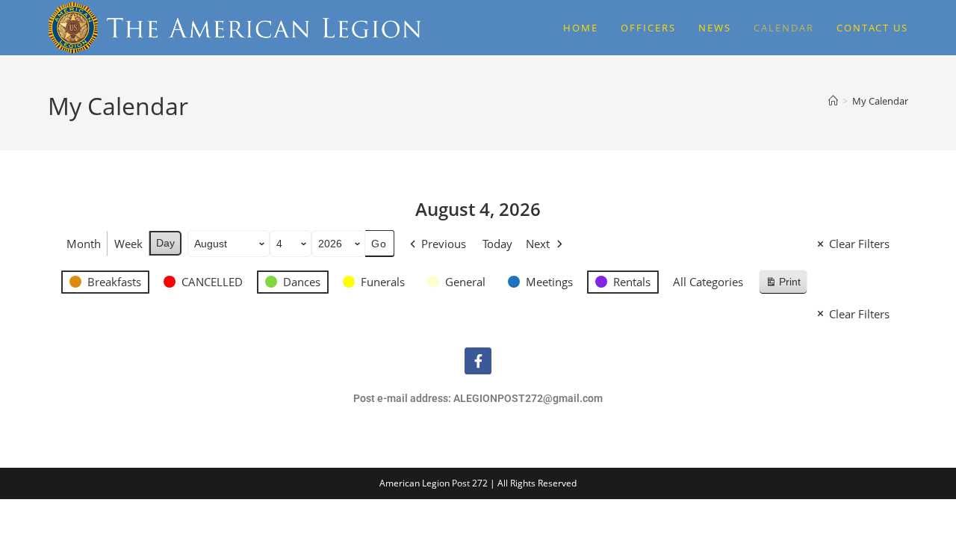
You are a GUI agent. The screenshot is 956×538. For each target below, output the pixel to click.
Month (83, 243)
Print (783, 285)
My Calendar (880, 101)
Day (165, 243)
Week (128, 243)
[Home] (833, 101)
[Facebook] (478, 360)
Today (497, 243)
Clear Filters (859, 243)
